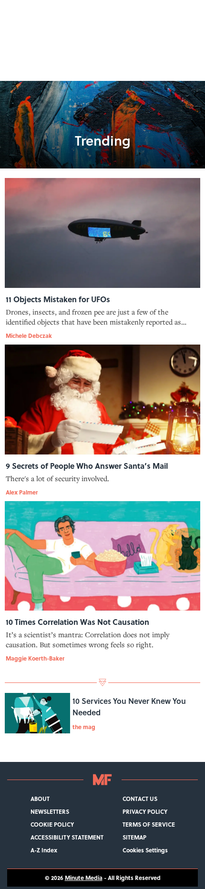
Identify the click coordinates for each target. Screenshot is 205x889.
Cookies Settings (145, 850)
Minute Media (83, 878)
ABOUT (40, 799)
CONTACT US (140, 799)
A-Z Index (44, 850)
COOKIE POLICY (52, 824)
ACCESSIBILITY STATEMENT (67, 837)
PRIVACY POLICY (145, 812)
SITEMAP (134, 837)
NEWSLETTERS (50, 812)
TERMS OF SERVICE (149, 824)
